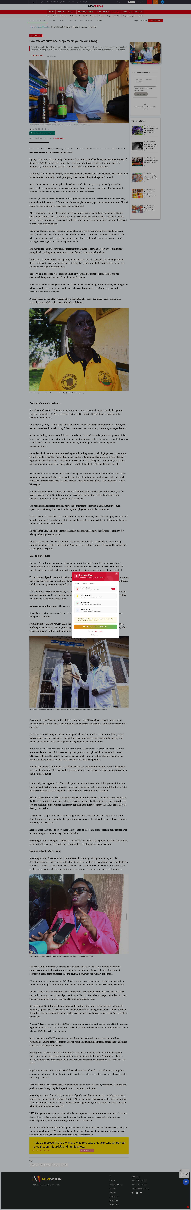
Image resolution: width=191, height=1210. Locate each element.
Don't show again (95, 635)
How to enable (99, 631)
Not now (90, 631)
